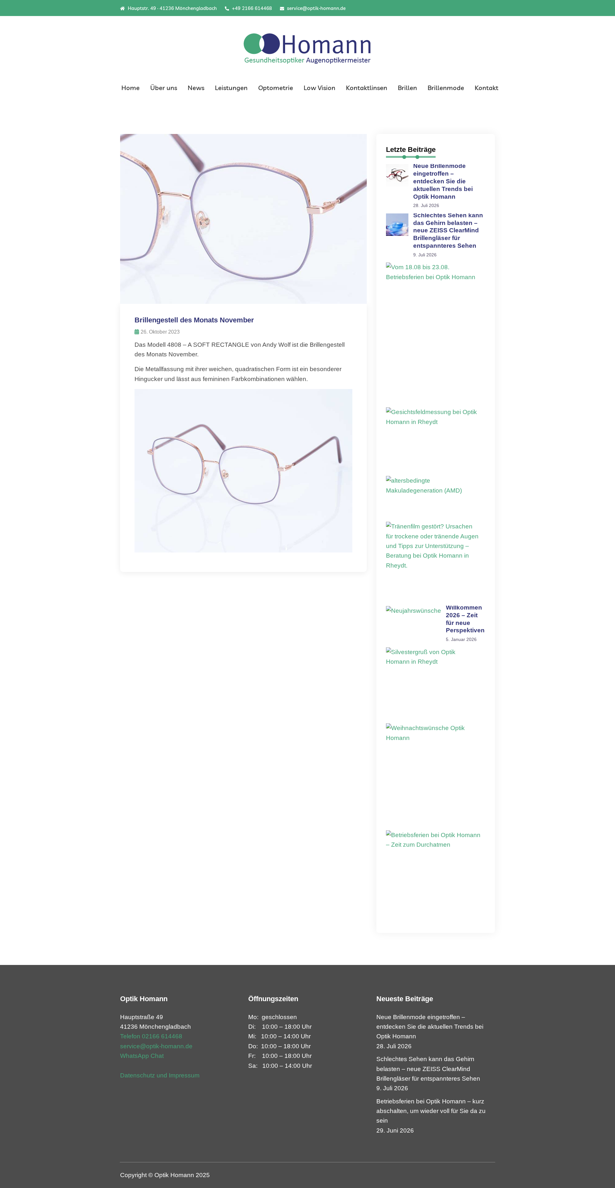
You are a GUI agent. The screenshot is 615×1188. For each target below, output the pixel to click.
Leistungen (231, 88)
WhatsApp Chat (142, 1055)
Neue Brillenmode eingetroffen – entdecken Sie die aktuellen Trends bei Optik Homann (443, 181)
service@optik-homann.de (316, 8)
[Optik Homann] (307, 46)
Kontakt (486, 88)
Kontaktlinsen (366, 88)
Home (130, 88)
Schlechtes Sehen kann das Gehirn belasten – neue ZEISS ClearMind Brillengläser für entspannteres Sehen (448, 230)
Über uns (163, 88)
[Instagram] (493, 8)
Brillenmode (446, 88)
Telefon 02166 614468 (151, 1036)
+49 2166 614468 (251, 8)
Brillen (407, 88)
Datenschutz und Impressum (160, 1075)
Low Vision (319, 88)
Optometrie (275, 88)
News (196, 88)
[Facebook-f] (484, 8)
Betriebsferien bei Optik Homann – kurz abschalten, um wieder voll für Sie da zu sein (431, 1111)
